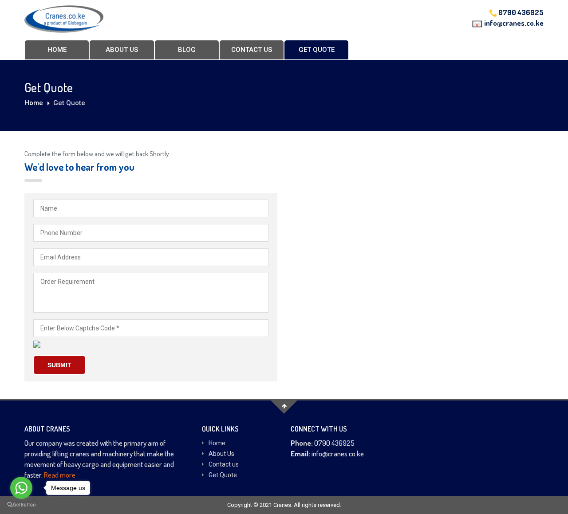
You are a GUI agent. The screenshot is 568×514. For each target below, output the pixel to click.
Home (57, 50)
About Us (122, 50)
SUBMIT (59, 365)
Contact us (251, 50)
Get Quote (317, 50)
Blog (187, 50)
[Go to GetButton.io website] (21, 505)
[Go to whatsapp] (21, 488)
